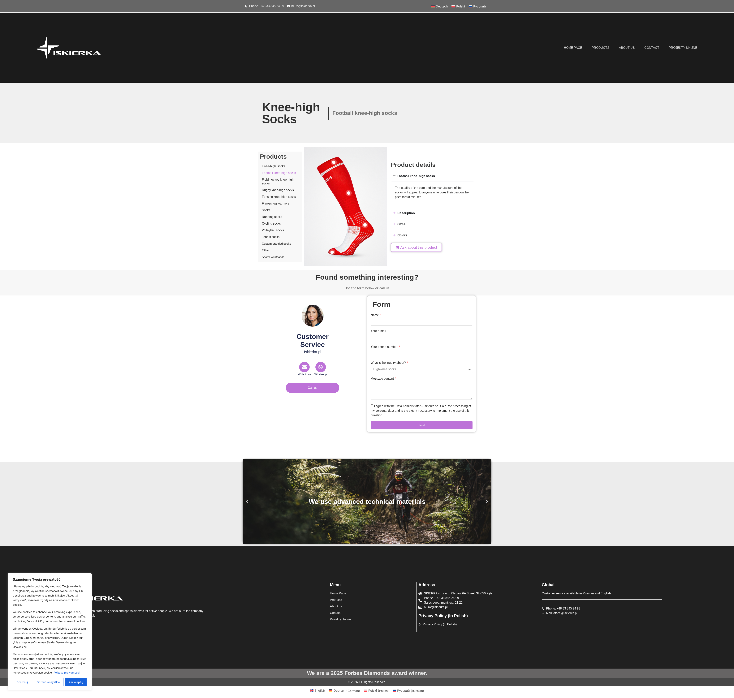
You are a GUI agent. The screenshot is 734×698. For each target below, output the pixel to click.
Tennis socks (270, 237)
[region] (50, 631)
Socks (266, 210)
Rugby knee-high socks (278, 190)
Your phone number (384, 346)
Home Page (573, 47)
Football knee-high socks (279, 172)
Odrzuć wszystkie (48, 682)
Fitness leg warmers (275, 203)
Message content (383, 378)
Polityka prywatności (67, 672)
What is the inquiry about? (389, 362)
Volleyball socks (273, 230)
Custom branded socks (276, 243)
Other (265, 250)
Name (375, 315)
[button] (247, 501)
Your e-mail (379, 331)
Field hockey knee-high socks (278, 181)
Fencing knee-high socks (279, 196)
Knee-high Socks (273, 166)
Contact (651, 47)
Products (600, 47)
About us (627, 47)
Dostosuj (22, 682)
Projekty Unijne (683, 47)
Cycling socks (271, 223)
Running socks (272, 216)
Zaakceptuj (76, 682)
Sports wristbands (273, 257)
